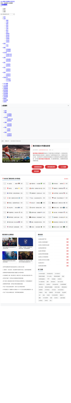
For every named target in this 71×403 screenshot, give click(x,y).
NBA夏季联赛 (63, 284)
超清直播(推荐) (38, 167)
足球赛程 (7, 1)
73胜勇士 (41, 292)
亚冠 (7, 31)
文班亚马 (59, 279)
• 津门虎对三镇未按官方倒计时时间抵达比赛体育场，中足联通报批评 (17, 281)
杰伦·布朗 (41, 287)
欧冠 (7, 30)
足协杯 (7, 40)
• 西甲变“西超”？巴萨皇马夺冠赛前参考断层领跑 (12, 278)
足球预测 (8, 79)
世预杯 (7, 38)
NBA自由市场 (55, 284)
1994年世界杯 (55, 295)
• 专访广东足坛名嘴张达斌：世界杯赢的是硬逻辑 (13, 292)
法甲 (7, 28)
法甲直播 (5, 96)
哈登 (46, 292)
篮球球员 (8, 70)
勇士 (51, 300)
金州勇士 (48, 284)
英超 (7, 20)
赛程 (4, 47)
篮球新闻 (9, 135)
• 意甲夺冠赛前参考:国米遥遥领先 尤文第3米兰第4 (13, 266)
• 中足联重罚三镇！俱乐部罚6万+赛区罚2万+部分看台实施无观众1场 (17, 275)
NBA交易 (54, 289)
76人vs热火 (49, 276)
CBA (7, 46)
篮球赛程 (9, 115)
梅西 (51, 297)
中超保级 (53, 279)
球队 (4, 62)
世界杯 (7, 41)
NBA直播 (3, 1)
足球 (4, 18)
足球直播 (8, 49)
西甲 (7, 23)
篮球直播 (8, 51)
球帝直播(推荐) (51, 167)
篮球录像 (8, 60)
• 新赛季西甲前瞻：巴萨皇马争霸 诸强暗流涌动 (12, 283)
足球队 (8, 129)
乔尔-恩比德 (57, 292)
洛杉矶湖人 (53, 281)
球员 (4, 67)
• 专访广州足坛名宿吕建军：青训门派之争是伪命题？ (13, 286)
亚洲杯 (7, 35)
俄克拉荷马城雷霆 (48, 287)
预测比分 (5, 77)
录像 (4, 57)
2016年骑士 (47, 289)
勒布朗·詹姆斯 (57, 276)
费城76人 (62, 295)
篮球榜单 (9, 120)
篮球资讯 (8, 75)
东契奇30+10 (41, 284)
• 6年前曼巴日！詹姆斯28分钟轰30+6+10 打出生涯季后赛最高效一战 (17, 289)
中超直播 (5, 88)
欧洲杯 (7, 36)
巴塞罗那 (51, 292)
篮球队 (8, 130)
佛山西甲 (64, 292)
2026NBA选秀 (42, 273)
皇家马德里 (62, 297)
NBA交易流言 (60, 289)
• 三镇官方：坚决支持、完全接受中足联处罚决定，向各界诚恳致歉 (16, 269)
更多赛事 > (66, 178)
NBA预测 (8, 80)
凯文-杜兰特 (60, 281)
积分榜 (5, 52)
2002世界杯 (45, 297)
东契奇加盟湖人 (42, 279)
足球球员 (8, 69)
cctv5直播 (63, 167)
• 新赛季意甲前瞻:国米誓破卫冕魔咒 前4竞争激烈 (13, 272)
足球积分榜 (9, 54)
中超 (7, 22)
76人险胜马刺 (41, 281)
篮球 (4, 43)
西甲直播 (5, 91)
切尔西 (46, 300)
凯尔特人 (56, 297)
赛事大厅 (7, 141)
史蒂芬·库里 (57, 287)
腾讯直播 (36, 171)
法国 (44, 295)
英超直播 (5, 86)
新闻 (4, 72)
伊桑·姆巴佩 (64, 287)
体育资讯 (12, 1)
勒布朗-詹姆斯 (42, 276)
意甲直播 (5, 93)
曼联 (40, 297)
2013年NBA (57, 273)
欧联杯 (7, 33)
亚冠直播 (5, 100)
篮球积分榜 (9, 55)
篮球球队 (8, 65)
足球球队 (8, 64)
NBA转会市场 (50, 273)
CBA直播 (5, 85)
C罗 (39, 295)
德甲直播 (5, 95)
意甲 (7, 25)
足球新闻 (9, 134)
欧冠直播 (5, 90)
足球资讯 (8, 74)
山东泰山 (40, 300)
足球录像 (8, 59)
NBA (7, 44)
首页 (4, 17)
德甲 (7, 27)
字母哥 (48, 295)
